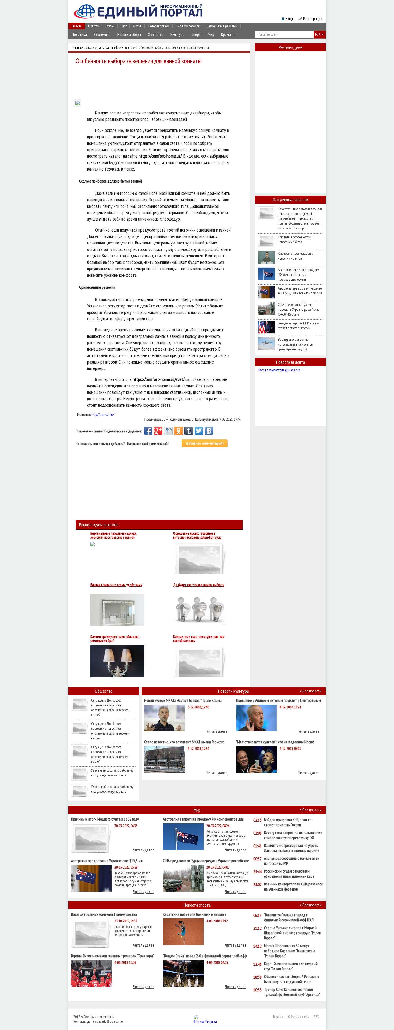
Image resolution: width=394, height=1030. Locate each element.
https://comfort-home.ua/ (160, 156)
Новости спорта (197, 905)
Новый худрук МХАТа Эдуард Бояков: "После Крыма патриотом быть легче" (183, 700)
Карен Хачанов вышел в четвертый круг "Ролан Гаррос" (291, 966)
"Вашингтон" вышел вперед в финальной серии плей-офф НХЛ (289, 917)
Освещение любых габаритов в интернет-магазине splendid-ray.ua (197, 535)
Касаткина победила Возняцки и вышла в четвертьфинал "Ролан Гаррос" (194, 914)
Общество (155, 34)
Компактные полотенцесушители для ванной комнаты (198, 639)
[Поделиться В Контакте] (209, 431)
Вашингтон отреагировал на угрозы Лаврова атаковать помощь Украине (291, 848)
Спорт (196, 34)
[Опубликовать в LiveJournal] (168, 431)
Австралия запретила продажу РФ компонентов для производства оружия (298, 274)
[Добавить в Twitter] (199, 431)
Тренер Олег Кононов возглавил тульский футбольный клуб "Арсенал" (292, 992)
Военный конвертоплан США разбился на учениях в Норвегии (293, 886)
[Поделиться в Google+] (158, 431)
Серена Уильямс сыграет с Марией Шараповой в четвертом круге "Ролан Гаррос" (292, 932)
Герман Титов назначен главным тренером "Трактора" (112, 955)
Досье (137, 26)
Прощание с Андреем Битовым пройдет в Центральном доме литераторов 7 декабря (278, 700)
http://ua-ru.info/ (102, 414)
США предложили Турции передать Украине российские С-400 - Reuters (299, 309)
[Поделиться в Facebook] (148, 431)
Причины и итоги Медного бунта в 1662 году (105, 819)
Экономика (102, 34)
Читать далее (217, 731)
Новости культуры (233, 691)
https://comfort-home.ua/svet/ (158, 379)
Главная (77, 26)
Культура (177, 34)
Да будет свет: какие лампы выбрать (198, 585)
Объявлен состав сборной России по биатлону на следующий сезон (291, 979)
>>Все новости (311, 691)
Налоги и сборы (129, 34)
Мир (211, 34)
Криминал (228, 34)
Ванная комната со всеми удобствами (116, 585)
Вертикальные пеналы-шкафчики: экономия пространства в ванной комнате (113, 535)
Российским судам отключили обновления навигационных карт (289, 874)
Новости (93, 26)
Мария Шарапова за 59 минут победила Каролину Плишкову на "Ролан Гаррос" (289, 950)
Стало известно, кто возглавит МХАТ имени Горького (184, 741)
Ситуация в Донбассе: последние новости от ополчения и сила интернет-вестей (110, 707)
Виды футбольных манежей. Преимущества (104, 914)
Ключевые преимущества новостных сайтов (295, 256)
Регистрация (312, 18)
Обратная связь (298, 1016)
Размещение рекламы (222, 26)
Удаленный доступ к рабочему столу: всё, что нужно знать (112, 772)
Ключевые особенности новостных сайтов (294, 239)
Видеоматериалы (188, 26)
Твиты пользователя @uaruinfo (279, 370)
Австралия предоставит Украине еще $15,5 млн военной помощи (300, 290)
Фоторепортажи (158, 26)
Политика (79, 34)
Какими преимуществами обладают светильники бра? (115, 639)
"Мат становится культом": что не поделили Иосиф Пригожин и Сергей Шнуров (275, 741)
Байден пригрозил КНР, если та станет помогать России (299, 325)
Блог (124, 26)
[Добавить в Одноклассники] (178, 431)
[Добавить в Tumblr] (188, 431)
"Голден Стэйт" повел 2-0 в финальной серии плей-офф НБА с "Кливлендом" (205, 955)
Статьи (110, 26)
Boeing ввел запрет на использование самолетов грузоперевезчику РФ (295, 344)
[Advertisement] (160, 81)
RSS (316, 1016)
